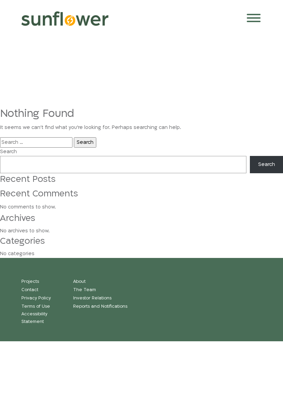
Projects (30, 282)
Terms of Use (35, 306)
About (79, 282)
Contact (29, 290)
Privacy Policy (36, 298)
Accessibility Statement (34, 317)
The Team (84, 290)
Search (8, 151)
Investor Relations (92, 298)
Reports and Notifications (100, 306)
